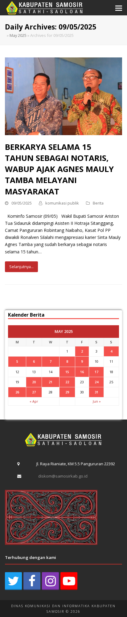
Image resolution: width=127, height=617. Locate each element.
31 (96, 392)
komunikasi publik (62, 203)
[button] (118, 7)
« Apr (34, 401)
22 (67, 382)
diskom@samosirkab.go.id (63, 476)
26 (17, 392)
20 (34, 382)
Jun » (97, 401)
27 (34, 392)
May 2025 (18, 35)
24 (96, 382)
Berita (98, 203)
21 (50, 382)
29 (67, 392)
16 (82, 371)
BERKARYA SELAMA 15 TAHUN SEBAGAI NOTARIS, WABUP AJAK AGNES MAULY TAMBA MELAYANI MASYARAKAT (59, 169)
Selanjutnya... (21, 266)
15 (67, 371)
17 (96, 371)
